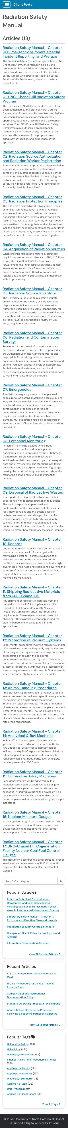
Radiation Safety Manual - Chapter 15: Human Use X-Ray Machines (32, 774)
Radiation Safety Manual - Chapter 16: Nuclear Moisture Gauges (32, 814)
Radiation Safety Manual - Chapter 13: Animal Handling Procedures (32, 685)
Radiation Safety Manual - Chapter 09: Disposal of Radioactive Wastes (33, 490)
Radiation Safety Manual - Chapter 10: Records (32, 541)
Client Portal (23, 4)
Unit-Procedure (16, 1088)
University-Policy (17, 1044)
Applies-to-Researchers (21, 1094)
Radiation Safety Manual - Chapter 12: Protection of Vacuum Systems (32, 637)
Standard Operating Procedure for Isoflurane (33, 1003)
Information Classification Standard (28, 943)
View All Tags (50, 1104)
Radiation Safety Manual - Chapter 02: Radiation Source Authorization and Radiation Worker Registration (33, 156)
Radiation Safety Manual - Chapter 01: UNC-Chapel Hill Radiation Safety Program (34, 97)
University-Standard (19, 1078)
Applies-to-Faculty (18, 1068)
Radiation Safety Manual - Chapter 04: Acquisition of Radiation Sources (34, 246)
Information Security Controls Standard (30, 926)
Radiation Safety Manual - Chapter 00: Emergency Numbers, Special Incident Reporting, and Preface (32, 52)
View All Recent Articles (43, 1024)
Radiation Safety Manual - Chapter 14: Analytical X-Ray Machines (32, 733)
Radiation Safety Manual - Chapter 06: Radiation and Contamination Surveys (32, 337)
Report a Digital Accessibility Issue (36, 1123)
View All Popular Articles (43, 954)
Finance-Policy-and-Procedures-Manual (31, 1059)
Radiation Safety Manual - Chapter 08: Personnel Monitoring (32, 438)
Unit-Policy (13, 1049)
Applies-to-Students (19, 1073)
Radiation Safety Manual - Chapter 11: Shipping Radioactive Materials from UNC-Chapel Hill (32, 591)
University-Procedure (20, 1054)
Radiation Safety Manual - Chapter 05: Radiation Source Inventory (32, 290)
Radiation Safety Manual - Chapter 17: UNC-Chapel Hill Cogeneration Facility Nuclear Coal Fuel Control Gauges (32, 848)
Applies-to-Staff (17, 1083)
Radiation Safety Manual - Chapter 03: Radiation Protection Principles (32, 199)
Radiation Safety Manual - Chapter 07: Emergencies (32, 387)
